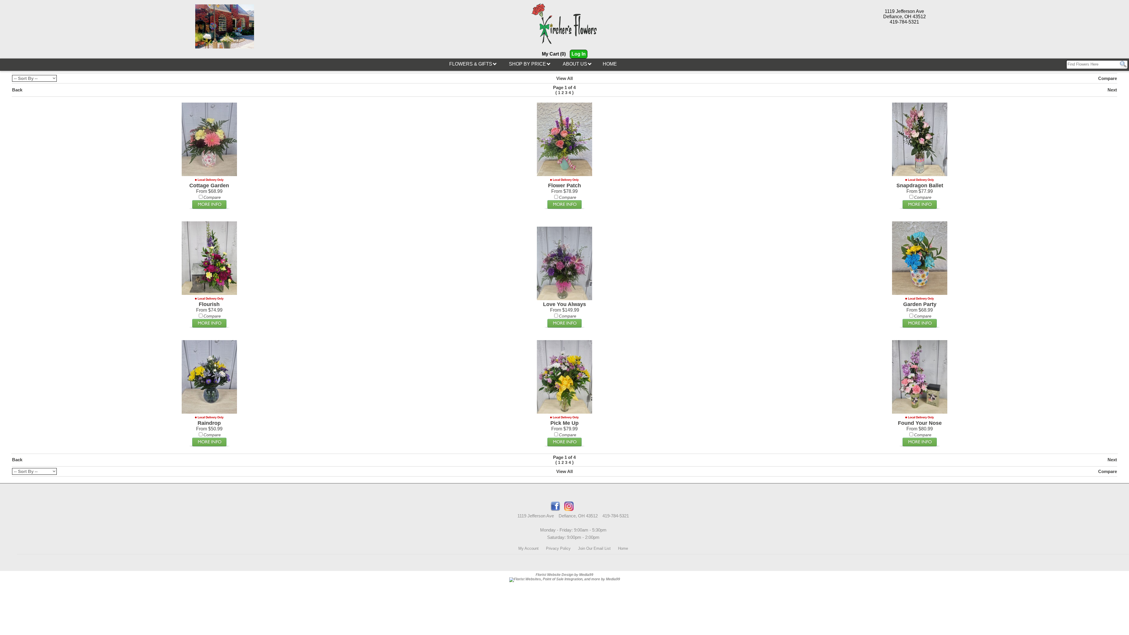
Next (1112, 89)
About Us (575, 63)
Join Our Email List (594, 548)
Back (17, 89)
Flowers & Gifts (471, 63)
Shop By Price (528, 63)
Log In (579, 53)
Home (610, 63)
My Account (528, 548)
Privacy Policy (558, 548)
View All (564, 78)
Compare (1107, 78)
